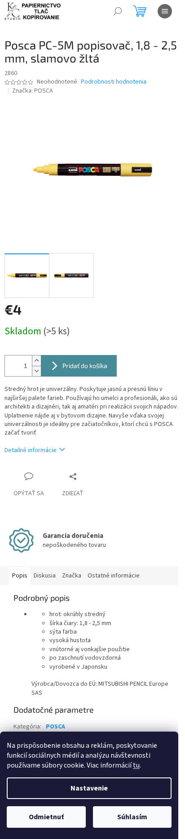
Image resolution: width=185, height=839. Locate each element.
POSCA (55, 726)
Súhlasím (132, 817)
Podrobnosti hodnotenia (113, 82)
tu (136, 765)
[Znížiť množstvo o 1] (36, 371)
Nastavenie (89, 788)
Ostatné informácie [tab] (114, 575)
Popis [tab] (19, 575)
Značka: (32, 90)
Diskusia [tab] (45, 575)
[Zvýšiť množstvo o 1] (36, 360)
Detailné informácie (30, 450)
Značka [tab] (71, 575)
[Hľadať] (118, 11)
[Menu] (165, 11)
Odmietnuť (46, 817)
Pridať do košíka (84, 365)
